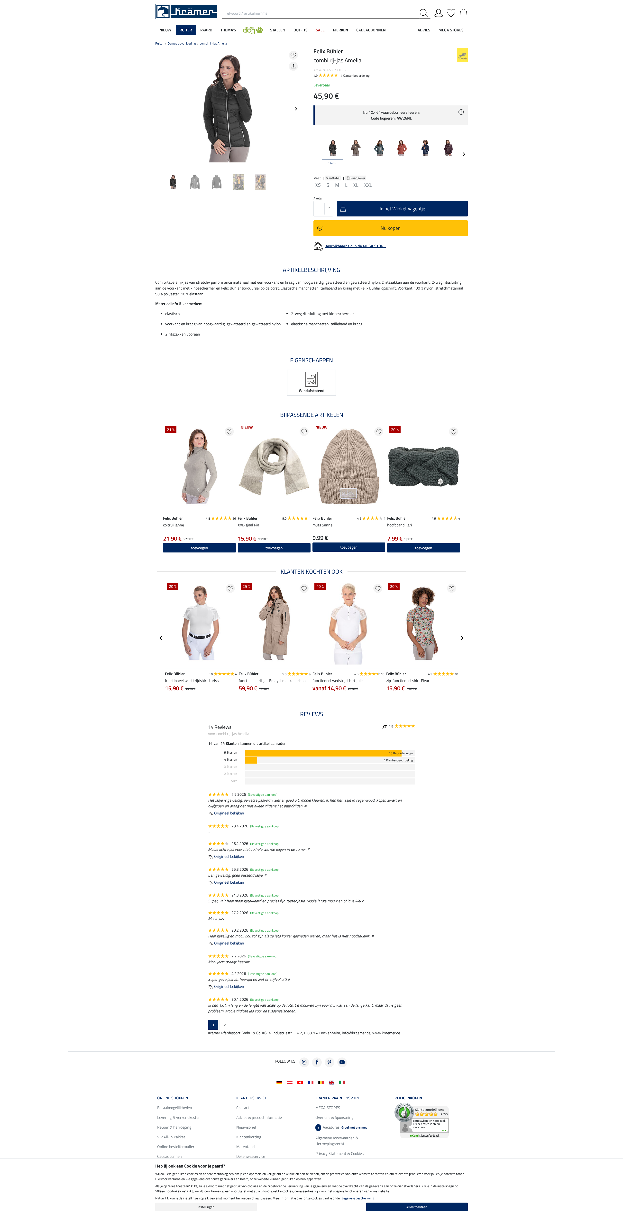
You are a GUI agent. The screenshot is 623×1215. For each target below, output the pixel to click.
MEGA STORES (451, 30)
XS (318, 185)
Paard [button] (206, 30)
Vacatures (342, 1127)
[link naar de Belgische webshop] (322, 1082)
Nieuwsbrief (246, 1127)
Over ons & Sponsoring (334, 1117)
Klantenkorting (248, 1137)
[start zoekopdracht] (425, 13)
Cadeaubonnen (169, 1156)
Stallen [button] (277, 30)
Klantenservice (251, 1098)
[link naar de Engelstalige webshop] (332, 1082)
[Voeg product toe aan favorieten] (293, 55)
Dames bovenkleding (182, 43)
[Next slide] (296, 108)
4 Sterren (230, 759)
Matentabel (245, 1147)
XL (355, 185)
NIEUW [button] (165, 30)
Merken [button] (340, 30)
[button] (253, 30)
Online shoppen (172, 1098)
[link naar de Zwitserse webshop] (301, 1082)
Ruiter (159, 43)
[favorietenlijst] (451, 12)
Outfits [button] (300, 30)
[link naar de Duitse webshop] (280, 1082)
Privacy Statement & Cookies (339, 1153)
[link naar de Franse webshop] (311, 1082)
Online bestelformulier (175, 1147)
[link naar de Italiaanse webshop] (343, 1082)
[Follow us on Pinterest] (329, 1062)
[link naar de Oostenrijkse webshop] (290, 1082)
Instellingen (206, 1206)
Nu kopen (391, 228)
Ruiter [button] (186, 30)
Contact (242, 1108)
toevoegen (199, 548)
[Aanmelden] (438, 12)
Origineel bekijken (229, 813)
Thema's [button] (228, 30)
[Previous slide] (159, 108)
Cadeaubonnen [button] (371, 30)
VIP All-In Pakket (171, 1137)
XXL (368, 185)
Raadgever (358, 178)
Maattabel (333, 178)
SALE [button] (320, 30)
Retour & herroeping (174, 1127)
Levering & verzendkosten (179, 1117)
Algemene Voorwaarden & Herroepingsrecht (336, 1141)
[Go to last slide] (161, 638)
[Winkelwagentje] (463, 12)
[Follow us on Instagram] (304, 1062)
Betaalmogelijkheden (174, 1108)
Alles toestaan (416, 1206)
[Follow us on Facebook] (317, 1062)
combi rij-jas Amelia (213, 43)
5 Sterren (230, 752)
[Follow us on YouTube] (342, 1062)
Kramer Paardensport (337, 1098)
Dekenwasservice (250, 1156)
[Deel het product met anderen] (293, 66)
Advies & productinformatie (259, 1117)
